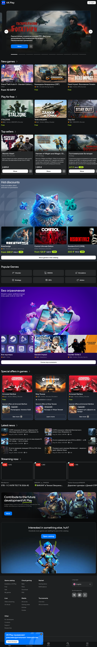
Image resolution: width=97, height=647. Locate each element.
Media (24, 598)
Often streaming (9, 602)
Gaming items (43, 584)
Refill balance (43, 587)
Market (41, 580)
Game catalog (10, 580)
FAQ (23, 592)
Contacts (7, 622)
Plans (23, 587)
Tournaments (43, 598)
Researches (8, 628)
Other (7, 616)
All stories (25, 602)
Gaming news (26, 604)
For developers (9, 619)
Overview (41, 602)
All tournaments (43, 604)
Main (23, 584)
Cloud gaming (27, 580)
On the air (7, 604)
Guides (24, 610)
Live (6, 598)
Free (6, 587)
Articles (24, 607)
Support (7, 625)
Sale (6, 589)
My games (8, 592)
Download (25, 589)
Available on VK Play (10, 584)
